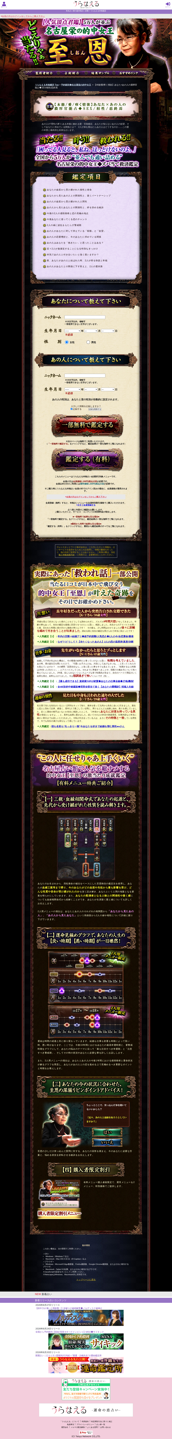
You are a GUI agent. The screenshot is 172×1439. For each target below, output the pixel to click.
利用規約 (85, 1421)
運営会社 (64, 1427)
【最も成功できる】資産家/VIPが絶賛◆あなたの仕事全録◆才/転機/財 (96, 681)
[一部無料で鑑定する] (87, 425)
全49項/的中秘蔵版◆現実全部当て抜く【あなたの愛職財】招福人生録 (96, 686)
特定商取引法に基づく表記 (101, 1421)
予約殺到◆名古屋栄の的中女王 (76, 85)
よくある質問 (92, 1427)
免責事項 (70, 1424)
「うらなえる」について (69, 1421)
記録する (77, 409)
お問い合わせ (105, 1427)
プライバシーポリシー (85, 1424)
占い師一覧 (100, 1424)
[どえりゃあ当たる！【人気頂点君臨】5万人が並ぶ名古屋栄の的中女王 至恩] (86, 59)
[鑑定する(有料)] (87, 460)
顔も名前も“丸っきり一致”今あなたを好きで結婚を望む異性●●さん (88, 726)
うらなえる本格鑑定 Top (47, 85)
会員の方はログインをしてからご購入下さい (23, 16)
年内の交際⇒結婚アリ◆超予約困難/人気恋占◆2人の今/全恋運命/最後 (96, 636)
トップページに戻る (86, 1279)
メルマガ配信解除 (78, 1427)
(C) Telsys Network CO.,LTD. (86, 1436)
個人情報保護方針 (67, 555)
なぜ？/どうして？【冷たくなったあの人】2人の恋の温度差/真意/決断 (96, 641)
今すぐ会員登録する (86, 505)
